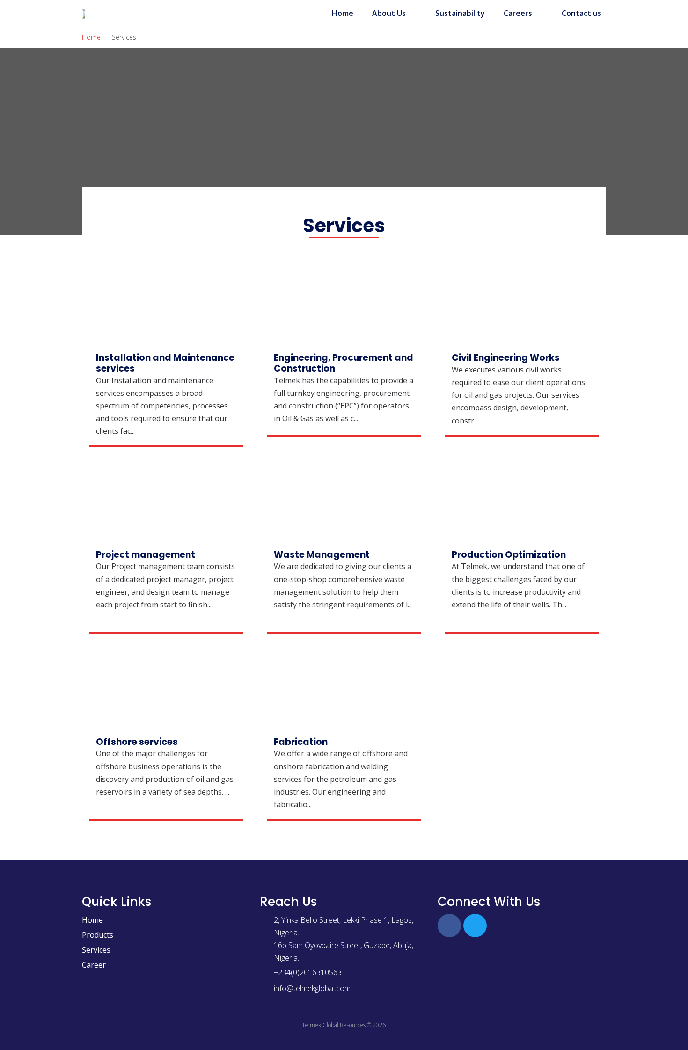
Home (91, 37)
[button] (394, 13)
